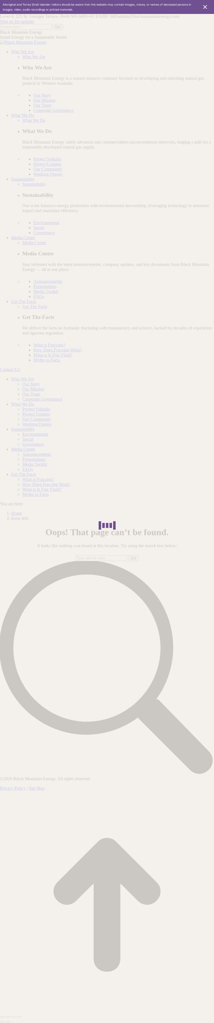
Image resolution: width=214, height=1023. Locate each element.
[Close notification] (205, 7)
